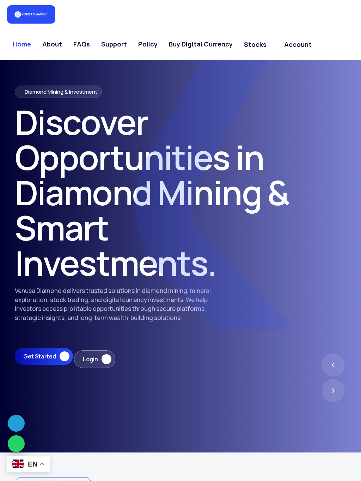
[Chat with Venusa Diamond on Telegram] (16, 423)
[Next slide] (333, 390)
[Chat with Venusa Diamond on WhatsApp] (16, 443)
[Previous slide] (333, 365)
